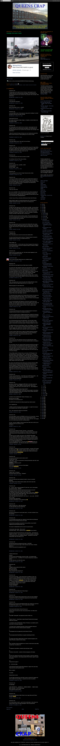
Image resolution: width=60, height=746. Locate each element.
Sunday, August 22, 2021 (15, 306)
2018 (43, 400)
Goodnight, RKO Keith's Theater (47, 274)
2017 (43, 401)
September (45, 217)
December (44, 213)
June (44, 387)
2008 (43, 415)
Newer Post (8, 709)
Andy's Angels (44, 351)
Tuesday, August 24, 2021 (15, 444)
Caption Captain (45, 256)
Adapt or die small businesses (47, 289)
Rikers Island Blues (45, 246)
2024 (43, 207)
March (44, 392)
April (43, 390)
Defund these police (45, 365)
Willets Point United (44, 155)
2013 (43, 407)
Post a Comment (9, 707)
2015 (43, 404)
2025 (43, 205)
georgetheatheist (12, 257)
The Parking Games (45, 220)
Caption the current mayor (46, 231)
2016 (43, 403)
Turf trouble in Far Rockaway (47, 230)
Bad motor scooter (45, 348)
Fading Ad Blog (43, 184)
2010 (43, 412)
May (43, 389)
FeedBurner (49, 69)
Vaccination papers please (46, 358)
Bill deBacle (44, 262)
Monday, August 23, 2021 (15, 371)
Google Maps (44, 176)
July (43, 386)
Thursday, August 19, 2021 (15, 122)
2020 (43, 397)
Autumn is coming (45, 319)
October (44, 216)
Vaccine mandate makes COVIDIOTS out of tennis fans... (47, 224)
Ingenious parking (45, 260)
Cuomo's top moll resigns (46, 337)
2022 (43, 210)
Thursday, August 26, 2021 (15, 606)
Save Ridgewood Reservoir (45, 152)
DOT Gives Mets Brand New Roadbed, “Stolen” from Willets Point (46, 103)
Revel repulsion (45, 347)
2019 (43, 398)
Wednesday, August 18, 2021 (16, 97)
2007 (43, 416)
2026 (43, 204)
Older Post (37, 709)
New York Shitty (43, 191)
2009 (43, 413)
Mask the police (45, 270)
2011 (43, 410)
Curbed (42, 183)
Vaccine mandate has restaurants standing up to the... (47, 312)
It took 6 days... (45, 252)
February (44, 393)
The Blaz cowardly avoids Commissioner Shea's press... (46, 383)
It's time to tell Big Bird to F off (47, 350)
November (44, 214)
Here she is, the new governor (47, 250)
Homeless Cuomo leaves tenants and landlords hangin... (46, 324)
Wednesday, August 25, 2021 (16, 501)
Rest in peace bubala (46, 222)
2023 (43, 208)
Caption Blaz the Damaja (46, 293)
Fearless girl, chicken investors (47, 284)
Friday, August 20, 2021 (14, 185)
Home (23, 709)
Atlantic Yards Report (44, 180)
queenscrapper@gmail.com (30, 739)
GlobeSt (42, 188)
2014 (43, 406)
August (44, 219)
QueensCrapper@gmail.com (45, 59)
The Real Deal (43, 197)
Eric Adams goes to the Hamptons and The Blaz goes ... (47, 286)
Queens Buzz (43, 192)
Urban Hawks (43, 199)
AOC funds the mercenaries (47, 380)
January (44, 395)
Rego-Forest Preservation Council (46, 151)
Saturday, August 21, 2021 (15, 277)
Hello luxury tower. (10, 78)
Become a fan (43, 136)
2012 (43, 409)
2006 (43, 418)
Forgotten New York (44, 187)
